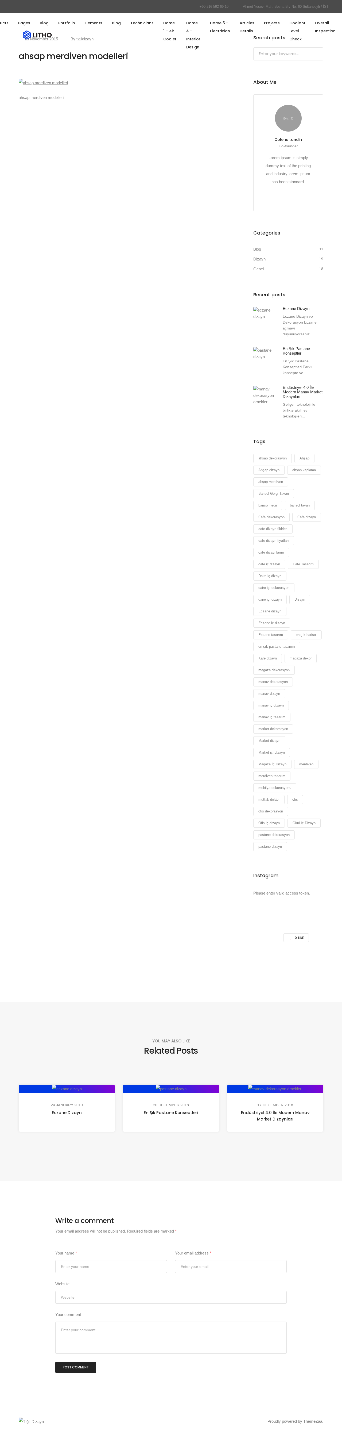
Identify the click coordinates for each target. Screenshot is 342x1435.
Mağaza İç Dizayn (272, 764)
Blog (44, 23)
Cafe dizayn (306, 517)
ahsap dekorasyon (272, 458)
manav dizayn (269, 694)
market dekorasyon (273, 729)
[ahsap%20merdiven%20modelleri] (152, 961)
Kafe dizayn (267, 658)
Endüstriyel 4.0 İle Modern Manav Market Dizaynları (275, 1116)
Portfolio (66, 23)
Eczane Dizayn (67, 1112)
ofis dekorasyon (270, 811)
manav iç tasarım (271, 717)
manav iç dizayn (271, 705)
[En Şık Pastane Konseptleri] (264, 353)
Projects (272, 23)
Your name (66, 1253)
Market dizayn (269, 741)
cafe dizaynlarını (271, 552)
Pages (24, 23)
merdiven (306, 764)
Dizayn (259, 259)
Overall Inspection (325, 27)
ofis (295, 799)
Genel (258, 269)
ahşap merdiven (270, 482)
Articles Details (247, 27)
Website (62, 1283)
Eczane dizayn (269, 611)
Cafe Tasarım (303, 564)
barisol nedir (267, 505)
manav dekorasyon (273, 682)
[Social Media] (14, 6)
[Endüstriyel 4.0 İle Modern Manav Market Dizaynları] (264, 395)
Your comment (68, 1314)
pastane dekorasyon (274, 835)
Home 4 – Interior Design (193, 35)
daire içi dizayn (270, 599)
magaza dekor (301, 658)
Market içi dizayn (271, 752)
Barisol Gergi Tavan (273, 494)
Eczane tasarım (270, 635)
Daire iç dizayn (269, 576)
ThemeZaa (312, 1421)
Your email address (193, 1253)
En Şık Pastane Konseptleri (171, 1112)
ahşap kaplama (304, 470)
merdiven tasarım (271, 776)
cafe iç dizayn (269, 564)
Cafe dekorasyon (271, 517)
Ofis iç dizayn (269, 823)
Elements (93, 23)
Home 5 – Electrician (220, 27)
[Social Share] (115, 961)
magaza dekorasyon (274, 670)
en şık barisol (306, 635)
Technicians (142, 23)
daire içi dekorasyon (273, 588)
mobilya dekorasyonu (274, 788)
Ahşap (304, 458)
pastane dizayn (270, 847)
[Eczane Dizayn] (264, 313)
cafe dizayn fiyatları (273, 541)
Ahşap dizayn (268, 470)
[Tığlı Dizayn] (31, 1421)
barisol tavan (300, 505)
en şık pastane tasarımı (276, 646)
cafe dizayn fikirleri (272, 529)
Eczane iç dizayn (271, 623)
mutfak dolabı (268, 799)
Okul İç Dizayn (304, 823)
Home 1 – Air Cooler (170, 31)
